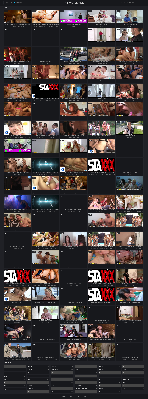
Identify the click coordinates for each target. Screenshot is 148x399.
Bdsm (5, 385)
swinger (20, 45)
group (17, 26)
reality (22, 26)
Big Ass (6, 389)
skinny (97, 230)
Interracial (78, 379)
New (131, 7)
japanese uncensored (24, 137)
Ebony (53, 376)
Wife (124, 388)
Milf (100, 379)
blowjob (72, 45)
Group (53, 391)
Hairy (77, 369)
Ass (5, 379)
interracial (52, 45)
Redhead (101, 391)
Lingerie (101, 369)
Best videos (9, 2)
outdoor (22, 359)
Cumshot (30, 388)
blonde (77, 45)
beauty (40, 26)
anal (70, 193)
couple (106, 63)
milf (75, 211)
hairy (17, 100)
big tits (46, 45)
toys (15, 119)
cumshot (52, 100)
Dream (74, 2)
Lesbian (101, 366)
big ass (51, 211)
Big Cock (30, 366)
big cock (113, 174)
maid (38, 248)
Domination (55, 369)
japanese (50, 26)
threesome (98, 82)
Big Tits (30, 369)
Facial (53, 382)
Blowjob (30, 379)
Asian (5, 376)
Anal (5, 373)
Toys (124, 382)
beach (71, 248)
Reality (101, 388)
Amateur (6, 370)
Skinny (124, 369)
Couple (30, 385)
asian (44, 26)
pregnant (37, 100)
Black (29, 372)
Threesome (126, 379)
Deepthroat (54, 366)
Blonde (30, 376)
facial (27, 285)
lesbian (18, 156)
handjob (27, 359)
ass (56, 100)
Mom (100, 382)
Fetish (53, 385)
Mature (101, 376)
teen (14, 156)
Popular (139, 7)
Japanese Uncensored (81, 388)
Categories (19, 2)
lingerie (102, 63)
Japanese (78, 385)
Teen (124, 376)
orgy (14, 26)
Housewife (78, 372)
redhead (49, 174)
